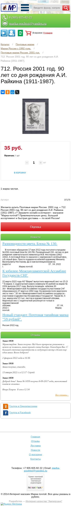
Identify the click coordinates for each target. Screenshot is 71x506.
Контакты (35, 459)
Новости (35, 450)
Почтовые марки (25, 44)
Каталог (5, 44)
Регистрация (11, 33)
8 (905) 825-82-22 (20, 17)
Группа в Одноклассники (23, 406)
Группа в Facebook (20, 412)
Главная (35, 436)
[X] (17, 92)
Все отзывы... (62, 395)
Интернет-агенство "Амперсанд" (44, 501)
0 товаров (47, 33)
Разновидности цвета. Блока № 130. (29, 244)
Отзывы (35, 441)
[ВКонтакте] (3, 92)
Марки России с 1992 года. (16, 48)
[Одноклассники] (8, 92)
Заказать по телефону (20, 33)
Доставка (36, 445)
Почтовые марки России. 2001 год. (20, 52)
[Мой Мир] (12, 92)
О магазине (35, 454)
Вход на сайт (4, 33)
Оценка (35, 227)
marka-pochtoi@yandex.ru (28, 23)
